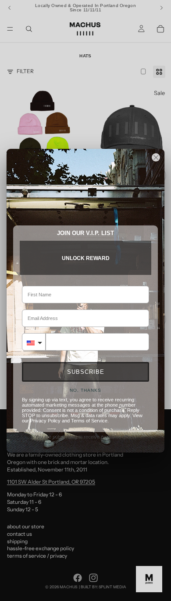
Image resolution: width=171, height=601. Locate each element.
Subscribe (85, 372)
